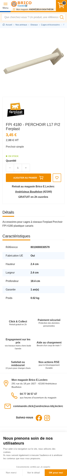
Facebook (39, 418)
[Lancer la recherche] (61, 17)
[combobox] (33, 17)
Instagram (47, 418)
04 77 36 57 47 (28, 394)
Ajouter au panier (25, 177)
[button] (5, 6)
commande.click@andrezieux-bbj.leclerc (38, 406)
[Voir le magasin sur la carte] (7, 383)
